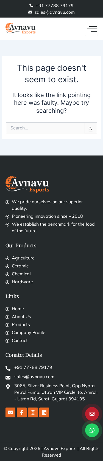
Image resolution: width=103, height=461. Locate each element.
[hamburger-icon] (91, 29)
